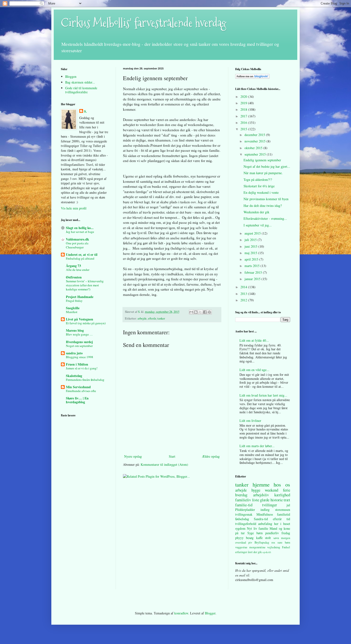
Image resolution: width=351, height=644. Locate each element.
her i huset (282, 523)
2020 (244, 96)
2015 (244, 129)
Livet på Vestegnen (79, 319)
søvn (276, 538)
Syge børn (255, 533)
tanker (161, 318)
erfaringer (241, 552)
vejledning (273, 547)
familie (263, 528)
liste (255, 500)
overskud (240, 542)
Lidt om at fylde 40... (254, 340)
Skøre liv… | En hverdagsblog (77, 400)
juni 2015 (251, 246)
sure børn (283, 542)
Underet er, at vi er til (81, 254)
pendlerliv (272, 533)
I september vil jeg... (258, 225)
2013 (244, 293)
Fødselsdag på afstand (80, 258)
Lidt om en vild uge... (254, 369)
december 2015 (255, 134)
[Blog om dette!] (195, 312)
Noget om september (79, 346)
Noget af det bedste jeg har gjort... (267, 166)
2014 (244, 287)
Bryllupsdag (262, 542)
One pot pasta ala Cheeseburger (77, 245)
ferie (286, 490)
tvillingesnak (243, 514)
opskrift (266, 552)
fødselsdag (242, 519)
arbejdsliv (261, 494)
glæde (264, 500)
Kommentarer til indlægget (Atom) (164, 464)
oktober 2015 (254, 148)
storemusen (282, 509)
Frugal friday (74, 300)
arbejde (142, 318)
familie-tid (243, 505)
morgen (285, 538)
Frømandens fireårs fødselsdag (85, 379)
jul (288, 505)
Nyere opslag (133, 456)
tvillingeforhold (245, 523)
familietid (283, 514)
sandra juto (74, 353)
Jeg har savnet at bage (80, 232)
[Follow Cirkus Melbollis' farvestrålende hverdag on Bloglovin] (252, 77)
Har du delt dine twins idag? (263, 205)
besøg (250, 537)
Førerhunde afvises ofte (81, 391)
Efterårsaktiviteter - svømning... (265, 218)
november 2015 (255, 141)
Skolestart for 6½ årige (259, 186)
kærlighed (282, 494)
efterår (152, 318)
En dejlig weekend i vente (261, 192)
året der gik (255, 552)
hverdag (241, 494)
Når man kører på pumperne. (263, 173)
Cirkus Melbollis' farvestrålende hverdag (143, 23)
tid (288, 519)
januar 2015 (253, 279)
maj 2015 (251, 253)
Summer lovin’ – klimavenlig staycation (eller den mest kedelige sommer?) (85, 285)
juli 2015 (251, 239)
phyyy (239, 537)
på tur (240, 533)
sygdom (240, 528)
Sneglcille (73, 307)
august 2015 (253, 233)
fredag (286, 533)
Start (172, 456)
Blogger (210, 613)
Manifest (71, 312)
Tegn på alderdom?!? (258, 179)
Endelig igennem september (262, 160)
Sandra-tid (261, 519)
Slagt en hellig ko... (80, 227)
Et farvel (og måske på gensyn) (86, 323)
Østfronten (74, 277)
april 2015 (252, 259)
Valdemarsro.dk (77, 239)
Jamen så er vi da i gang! (81, 368)
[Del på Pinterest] (209, 312)
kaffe (259, 537)
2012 (244, 300)
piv (250, 542)
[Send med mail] (191, 312)
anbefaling (265, 523)
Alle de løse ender (77, 269)
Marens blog (75, 330)
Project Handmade (79, 296)
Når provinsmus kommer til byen (266, 199)
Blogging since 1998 (79, 357)
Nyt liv (252, 528)
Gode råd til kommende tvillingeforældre (81, 90)
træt (287, 500)
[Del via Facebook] (204, 312)
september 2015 (256, 154)
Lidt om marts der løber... (257, 446)
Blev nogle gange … (79, 334)
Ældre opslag (211, 456)
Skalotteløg (74, 375)
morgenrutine (257, 547)
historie (277, 500)
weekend (271, 490)
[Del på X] (200, 312)
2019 (244, 103)
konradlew (181, 613)
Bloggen (70, 76)
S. (85, 111)
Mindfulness (264, 514)
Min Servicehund (78, 386)
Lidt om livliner (250, 420)
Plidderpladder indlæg (252, 509)
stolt (268, 537)
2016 (244, 122)
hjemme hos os (271, 484)
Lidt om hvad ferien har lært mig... (263, 395)
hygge (255, 490)
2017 (244, 116)
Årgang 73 (73, 265)
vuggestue (241, 547)
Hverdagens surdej (79, 341)
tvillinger (269, 505)
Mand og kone (280, 528)
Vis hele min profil (73, 208)
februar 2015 (254, 272)
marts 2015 (253, 265)
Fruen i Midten (77, 364)
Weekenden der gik (256, 212)
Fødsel (286, 547)
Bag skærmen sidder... (80, 82)
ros (273, 542)
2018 (244, 109)
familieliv (243, 500)
